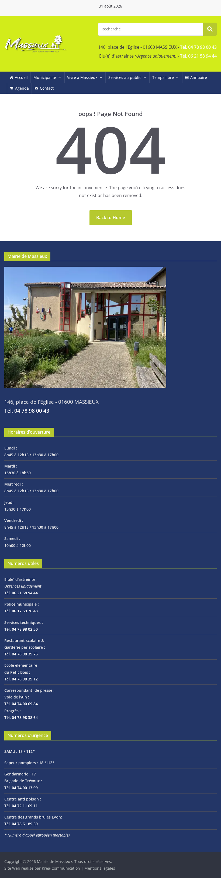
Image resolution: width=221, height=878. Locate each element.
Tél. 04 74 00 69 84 (21, 703)
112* (30, 751)
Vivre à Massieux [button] (82, 77)
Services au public (124, 77)
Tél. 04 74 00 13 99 (21, 787)
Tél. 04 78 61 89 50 (21, 823)
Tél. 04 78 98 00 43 (198, 47)
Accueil (21, 77)
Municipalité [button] (44, 77)
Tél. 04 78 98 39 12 (21, 679)
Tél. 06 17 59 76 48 (21, 610)
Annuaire (198, 77)
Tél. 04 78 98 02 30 (21, 629)
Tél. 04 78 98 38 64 (21, 717)
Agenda (22, 88)
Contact (47, 88)
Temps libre (163, 77)
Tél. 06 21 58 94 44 (198, 56)
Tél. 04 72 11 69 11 (21, 805)
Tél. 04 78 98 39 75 (21, 653)
